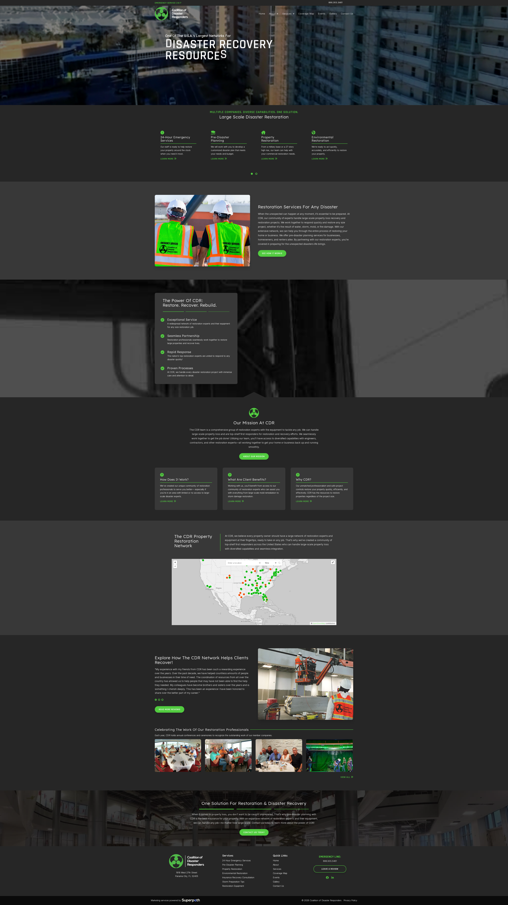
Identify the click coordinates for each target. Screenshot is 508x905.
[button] (156, 700)
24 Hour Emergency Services (236, 860)
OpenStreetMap (319, 623)
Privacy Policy (350, 900)
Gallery (276, 881)
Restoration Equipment (233, 886)
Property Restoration (270, 138)
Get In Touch (198, 78)
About (276, 864)
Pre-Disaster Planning (220, 138)
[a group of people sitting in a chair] (279, 755)
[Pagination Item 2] (256, 174)
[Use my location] (259, 562)
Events (276, 877)
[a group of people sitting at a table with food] (178, 755)
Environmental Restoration (322, 138)
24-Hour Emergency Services (175, 138)
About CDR (175, 77)
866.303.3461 (336, 2)
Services (277, 869)
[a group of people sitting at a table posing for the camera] (329, 755)
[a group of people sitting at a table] (228, 755)
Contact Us (278, 886)
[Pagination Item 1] (252, 174)
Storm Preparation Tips (233, 881)
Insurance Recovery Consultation (238, 877)
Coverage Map (280, 873)
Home (276, 860)
